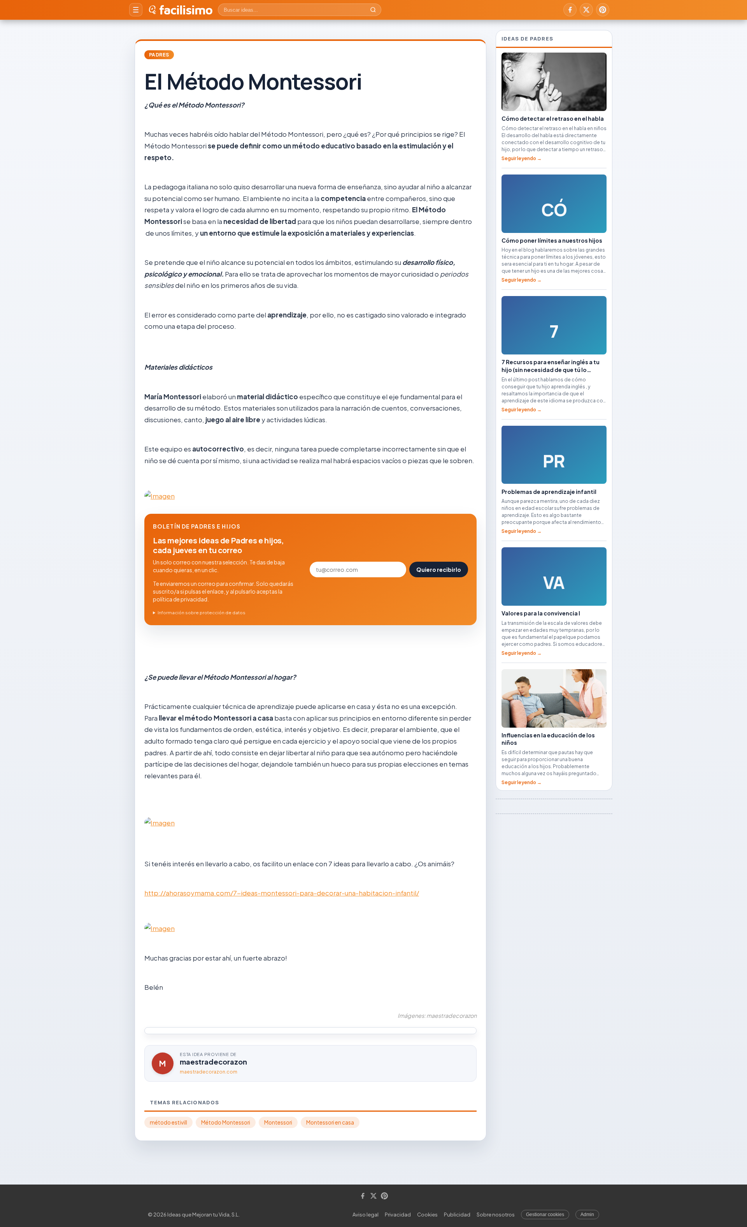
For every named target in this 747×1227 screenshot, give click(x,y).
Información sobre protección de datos (201, 612)
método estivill (168, 1122)
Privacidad (398, 1214)
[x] (586, 9)
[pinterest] (602, 9)
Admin (587, 1214)
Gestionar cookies (545, 1214)
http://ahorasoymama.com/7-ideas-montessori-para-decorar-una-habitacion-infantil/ (281, 893)
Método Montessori (225, 1122)
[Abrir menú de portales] (135, 9)
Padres (159, 55)
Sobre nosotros (496, 1214)
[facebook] (570, 9)
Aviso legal (365, 1214)
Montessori (278, 1122)
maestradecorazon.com (208, 1072)
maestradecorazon (213, 1061)
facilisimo (185, 10)
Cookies (427, 1214)
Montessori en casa (330, 1122)
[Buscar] (373, 10)
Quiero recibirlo (438, 569)
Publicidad (457, 1214)
